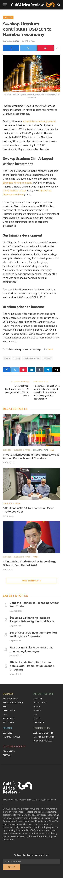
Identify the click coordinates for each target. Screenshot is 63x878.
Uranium (47, 358)
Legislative (9, 710)
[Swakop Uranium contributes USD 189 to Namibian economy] (31, 73)
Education (9, 751)
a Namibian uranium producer (39, 121)
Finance (7, 728)
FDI (4, 706)
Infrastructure (43, 693)
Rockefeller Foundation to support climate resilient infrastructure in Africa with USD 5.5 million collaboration (47, 392)
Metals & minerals (44, 736)
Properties (9, 718)
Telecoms (8, 722)
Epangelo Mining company (17, 182)
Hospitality (39, 702)
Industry (8, 17)
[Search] (58, 4)
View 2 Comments (31, 580)
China (7, 358)
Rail (35, 714)
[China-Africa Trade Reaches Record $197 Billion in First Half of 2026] (31, 537)
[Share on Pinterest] (45, 48)
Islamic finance (11, 736)
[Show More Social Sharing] (57, 48)
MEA (5, 714)
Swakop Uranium (31, 358)
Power (37, 710)
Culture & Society (14, 746)
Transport (39, 722)
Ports (36, 706)
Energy (7, 755)
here (50, 349)
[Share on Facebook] (11, 48)
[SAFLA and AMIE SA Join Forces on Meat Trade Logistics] (31, 484)
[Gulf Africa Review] (33, 4)
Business (8, 693)
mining (16, 358)
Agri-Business (10, 698)
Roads (36, 718)
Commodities (41, 728)
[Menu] (5, 4)
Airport (37, 698)
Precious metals (42, 740)
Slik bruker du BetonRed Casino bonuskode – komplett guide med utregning (32, 666)
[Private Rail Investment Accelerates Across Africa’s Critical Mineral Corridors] (31, 430)
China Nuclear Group (14, 190)
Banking (7, 732)
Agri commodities (43, 732)
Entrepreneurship (13, 702)
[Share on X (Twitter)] (28, 48)
